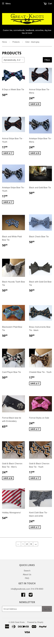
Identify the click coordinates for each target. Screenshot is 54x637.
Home (4, 42)
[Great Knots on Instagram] (31, 595)
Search (27, 570)
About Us (27, 574)
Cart (49, 3)
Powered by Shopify (35, 622)
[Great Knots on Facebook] (23, 595)
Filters (47, 59)
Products (16, 42)
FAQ (27, 578)
